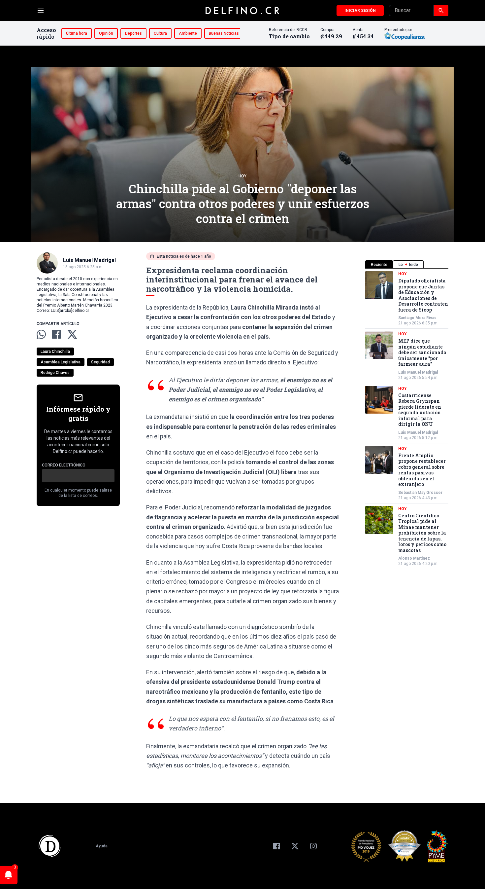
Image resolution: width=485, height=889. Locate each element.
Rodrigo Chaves (55, 372)
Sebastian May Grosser (420, 492)
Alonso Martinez (414, 558)
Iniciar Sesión (360, 10)
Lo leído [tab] (408, 264)
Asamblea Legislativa (61, 362)
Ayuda (102, 846)
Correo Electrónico (63, 465)
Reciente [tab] (379, 264)
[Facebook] (276, 846)
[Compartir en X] (72, 334)
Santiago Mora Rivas (417, 317)
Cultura (160, 33)
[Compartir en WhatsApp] (41, 334)
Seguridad (100, 362)
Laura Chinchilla (55, 351)
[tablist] (406, 264)
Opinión (106, 33)
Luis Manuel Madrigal (418, 372)
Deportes (133, 33)
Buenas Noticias (224, 33)
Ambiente (188, 33)
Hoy (242, 176)
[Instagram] (313, 846)
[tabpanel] (406, 418)
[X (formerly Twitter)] (295, 846)
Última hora (76, 33)
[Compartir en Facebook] (56, 334)
